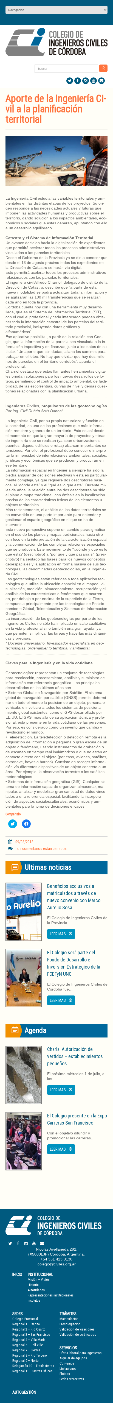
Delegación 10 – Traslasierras (33, 1366)
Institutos (34, 1300)
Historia (33, 1285)
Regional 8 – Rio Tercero (29, 1355)
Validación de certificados (78, 1334)
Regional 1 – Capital (26, 1324)
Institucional (40, 1274)
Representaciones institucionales (51, 1295)
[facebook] (77, 80)
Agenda (35, 1030)
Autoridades (36, 1290)
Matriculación (69, 1319)
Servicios (68, 1347)
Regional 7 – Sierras (26, 1350)
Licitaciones (68, 1368)
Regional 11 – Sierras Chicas (32, 1371)
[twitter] (69, 80)
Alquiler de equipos (73, 1358)
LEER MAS (58, 934)
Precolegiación (70, 1324)
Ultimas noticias (48, 867)
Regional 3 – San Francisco (31, 1334)
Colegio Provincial (25, 1319)
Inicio (17, 1274)
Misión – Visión (39, 1280)
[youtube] (93, 80)
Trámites (68, 1313)
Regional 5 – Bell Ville (27, 1345)
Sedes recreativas (72, 1379)
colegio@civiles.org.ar (57, 1264)
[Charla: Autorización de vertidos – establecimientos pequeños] (23, 1075)
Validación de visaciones (77, 1329)
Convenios (67, 1363)
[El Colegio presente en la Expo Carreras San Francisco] (23, 1141)
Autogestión (24, 1392)
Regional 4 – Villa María (29, 1340)
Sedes (17, 1313)
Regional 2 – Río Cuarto (29, 1329)
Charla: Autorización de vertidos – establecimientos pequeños (75, 1056)
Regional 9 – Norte (25, 1361)
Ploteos (65, 1374)
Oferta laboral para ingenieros (80, 1353)
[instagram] (85, 80)
